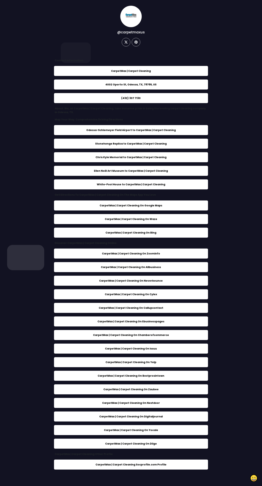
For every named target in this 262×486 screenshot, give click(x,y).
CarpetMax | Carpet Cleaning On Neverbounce (131, 280)
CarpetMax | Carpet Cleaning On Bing (131, 232)
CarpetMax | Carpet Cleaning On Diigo (131, 443)
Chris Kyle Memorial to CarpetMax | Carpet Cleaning (131, 157)
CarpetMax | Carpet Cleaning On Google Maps (131, 205)
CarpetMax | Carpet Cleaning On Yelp (131, 362)
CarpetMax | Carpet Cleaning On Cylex (131, 294)
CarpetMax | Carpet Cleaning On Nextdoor (131, 403)
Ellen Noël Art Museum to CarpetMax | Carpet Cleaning (131, 171)
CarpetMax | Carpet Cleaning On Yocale (131, 430)
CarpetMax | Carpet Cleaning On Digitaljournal (131, 416)
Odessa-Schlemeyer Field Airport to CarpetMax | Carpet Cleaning (131, 130)
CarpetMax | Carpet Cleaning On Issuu (131, 348)
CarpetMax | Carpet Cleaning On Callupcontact (131, 308)
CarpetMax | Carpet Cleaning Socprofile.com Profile (131, 464)
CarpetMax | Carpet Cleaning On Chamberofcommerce (131, 335)
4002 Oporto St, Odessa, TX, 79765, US (130, 84)
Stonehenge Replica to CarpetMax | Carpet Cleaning (131, 143)
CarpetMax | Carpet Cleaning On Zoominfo (131, 253)
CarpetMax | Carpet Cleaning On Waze (131, 219)
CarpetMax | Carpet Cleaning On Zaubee (131, 389)
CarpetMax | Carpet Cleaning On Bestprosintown (131, 376)
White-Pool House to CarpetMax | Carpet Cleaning (131, 184)
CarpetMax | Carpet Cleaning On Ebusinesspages (130, 321)
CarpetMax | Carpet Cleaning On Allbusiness (131, 267)
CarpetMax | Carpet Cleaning (131, 71)
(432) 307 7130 (131, 98)
